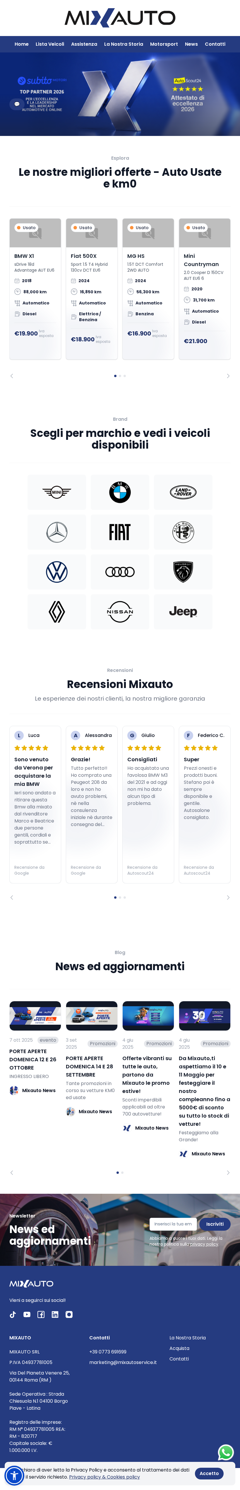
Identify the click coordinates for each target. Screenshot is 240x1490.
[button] (14, 1475)
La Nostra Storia (123, 44)
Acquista (179, 1348)
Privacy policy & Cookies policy (104, 1477)
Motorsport (164, 44)
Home (22, 44)
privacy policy (204, 1244)
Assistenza (84, 44)
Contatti (215, 44)
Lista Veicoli (50, 44)
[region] (120, 298)
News (191, 44)
